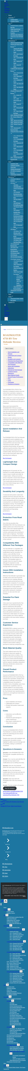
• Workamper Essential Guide (15, 291)
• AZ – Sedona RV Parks (17, 62)
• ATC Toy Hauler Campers (18, 283)
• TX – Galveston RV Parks (18, 143)
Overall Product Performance (15, 377)
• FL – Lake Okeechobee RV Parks (17, 100)
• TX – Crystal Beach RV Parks (18, 140)
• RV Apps (15, 184)
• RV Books (9, 1027)
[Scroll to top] (2, 901)
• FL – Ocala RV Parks (17, 105)
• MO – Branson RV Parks (16, 120)
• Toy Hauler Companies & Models (19, 277)
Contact (12, 895)
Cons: (9, 380)
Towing (5, 329)
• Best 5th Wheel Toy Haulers (18, 269)
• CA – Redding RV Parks (17, 80)
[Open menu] (6, 319)
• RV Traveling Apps (18, 219)
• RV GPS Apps (17, 203)
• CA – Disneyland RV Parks (17, 77)
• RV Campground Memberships (14, 244)
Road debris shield (8, 791)
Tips (5, 915)
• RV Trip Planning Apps (17, 222)
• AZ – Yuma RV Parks (17, 65)
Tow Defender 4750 (13, 795)
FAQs (5, 1065)
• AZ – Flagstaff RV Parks (17, 51)
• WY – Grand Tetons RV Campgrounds (16, 158)
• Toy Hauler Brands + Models (18, 261)
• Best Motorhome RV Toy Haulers (17, 287)
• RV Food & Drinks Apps (18, 196)
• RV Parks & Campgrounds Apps (18, 214)
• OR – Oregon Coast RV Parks (16, 125)
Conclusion (11, 382)
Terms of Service (22, 895)
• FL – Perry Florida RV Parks (18, 112)
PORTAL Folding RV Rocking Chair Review (12, 800)
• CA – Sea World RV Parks (18, 88)
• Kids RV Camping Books (17, 235)
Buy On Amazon (7, 458)
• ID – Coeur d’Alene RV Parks (16, 117)
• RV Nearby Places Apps (18, 207)
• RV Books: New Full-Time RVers (17, 241)
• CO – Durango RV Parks (16, 115)
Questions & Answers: (13, 384)
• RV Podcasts (13, 255)
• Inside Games (14, 19)
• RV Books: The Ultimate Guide (17, 231)
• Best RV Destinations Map (16, 42)
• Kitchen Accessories (15, 169)
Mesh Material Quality (13, 375)
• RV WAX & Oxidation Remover (15, 171)
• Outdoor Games (14, 21)
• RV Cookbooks (17, 238)
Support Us (11, 302)
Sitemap (24, 896)
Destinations (6, 925)
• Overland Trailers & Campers (15, 179)
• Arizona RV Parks (17, 48)
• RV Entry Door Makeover (16, 34)
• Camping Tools (14, 163)
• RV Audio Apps (17, 186)
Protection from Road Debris (15, 361)
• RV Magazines (14, 251)
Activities (6, 909)
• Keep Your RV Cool (15, 29)
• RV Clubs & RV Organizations (14, 248)
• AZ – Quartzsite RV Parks (18, 58)
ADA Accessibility (7, 895)
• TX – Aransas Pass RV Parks (18, 136)
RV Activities (6, 870)
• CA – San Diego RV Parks (18, 84)
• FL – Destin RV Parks (17, 95)
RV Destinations (7, 863)
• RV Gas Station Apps (17, 200)
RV (11, 793)
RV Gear (5, 873)
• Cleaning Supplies (15, 165)
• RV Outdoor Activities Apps (16, 211)
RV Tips (4, 867)
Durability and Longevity (14, 359)
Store (9, 294)
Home (10, 15)
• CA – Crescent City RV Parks (18, 73)
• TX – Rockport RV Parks (18, 154)
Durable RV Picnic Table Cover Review (11, 805)
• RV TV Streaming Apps (17, 225)
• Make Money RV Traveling (14, 32)
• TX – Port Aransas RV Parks (18, 151)
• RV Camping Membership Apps (17, 193)
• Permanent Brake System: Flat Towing (17, 299)
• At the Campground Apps (18, 189)
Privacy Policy (16, 895)
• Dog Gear (13, 167)
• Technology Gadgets (15, 174)
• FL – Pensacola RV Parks (18, 108)
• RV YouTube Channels (16, 256)
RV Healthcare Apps (18, 205)
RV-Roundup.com (7, 828)
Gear (5, 985)
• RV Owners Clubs (14, 253)
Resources (6, 997)
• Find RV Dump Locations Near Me (16, 26)
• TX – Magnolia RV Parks (18, 147)
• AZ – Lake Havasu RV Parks (18, 54)
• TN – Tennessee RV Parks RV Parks (15, 128)
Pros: (9, 378)
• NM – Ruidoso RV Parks (16, 122)
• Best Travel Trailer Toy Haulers (17, 1051)
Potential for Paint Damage (15, 369)
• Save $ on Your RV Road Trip (16, 37)
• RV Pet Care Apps (18, 217)
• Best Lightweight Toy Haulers (17, 265)
